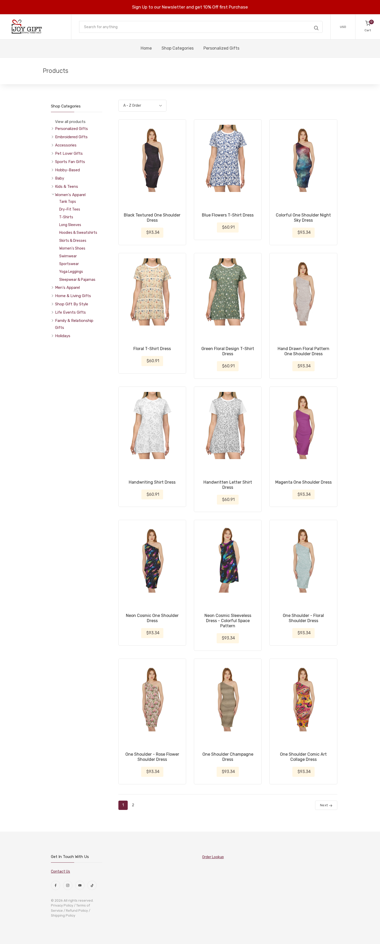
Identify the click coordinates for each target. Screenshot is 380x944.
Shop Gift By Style (71, 304)
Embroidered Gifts (71, 137)
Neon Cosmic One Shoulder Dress (152, 618)
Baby (59, 178)
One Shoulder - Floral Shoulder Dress (303, 618)
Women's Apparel (70, 194)
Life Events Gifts (70, 312)
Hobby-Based (67, 170)
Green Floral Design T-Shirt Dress (227, 351)
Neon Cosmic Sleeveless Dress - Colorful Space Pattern (227, 620)
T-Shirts (66, 217)
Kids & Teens (66, 186)
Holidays (62, 336)
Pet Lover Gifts (69, 153)
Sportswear (69, 264)
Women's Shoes (72, 248)
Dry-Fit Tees (69, 209)
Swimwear (68, 256)
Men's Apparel (67, 287)
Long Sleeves (70, 225)
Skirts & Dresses (72, 240)
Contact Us (60, 871)
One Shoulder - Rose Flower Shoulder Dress (152, 757)
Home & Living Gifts (73, 295)
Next (324, 805)
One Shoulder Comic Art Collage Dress (303, 757)
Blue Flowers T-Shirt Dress (228, 215)
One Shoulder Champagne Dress (227, 757)
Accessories (66, 145)
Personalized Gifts (71, 128)
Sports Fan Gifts (70, 161)
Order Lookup (213, 857)
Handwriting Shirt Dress (152, 482)
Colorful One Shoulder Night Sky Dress (303, 218)
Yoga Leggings (71, 271)
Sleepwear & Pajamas (77, 279)
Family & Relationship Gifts (74, 324)
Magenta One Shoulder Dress (303, 482)
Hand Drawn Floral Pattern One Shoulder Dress (303, 351)
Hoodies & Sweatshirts (78, 232)
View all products (70, 121)
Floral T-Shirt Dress (152, 348)
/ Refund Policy (76, 910)
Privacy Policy (62, 905)
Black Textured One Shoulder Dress (152, 218)
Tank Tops (67, 201)
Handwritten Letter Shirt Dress (227, 485)
